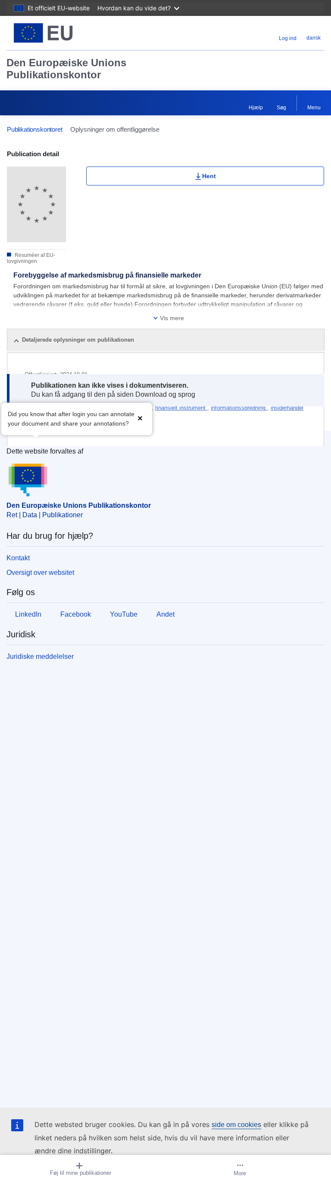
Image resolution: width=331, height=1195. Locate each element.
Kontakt (18, 558)
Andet (165, 614)
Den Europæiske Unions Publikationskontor (66, 68)
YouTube (123, 614)
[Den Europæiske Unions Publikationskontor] (62, 33)
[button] (140, 418)
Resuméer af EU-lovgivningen (31, 258)
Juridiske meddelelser (40, 656)
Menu (314, 108)
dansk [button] (313, 38)
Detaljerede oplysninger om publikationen (78, 340)
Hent (209, 176)
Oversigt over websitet (40, 572)
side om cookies (236, 1124)
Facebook (75, 614)
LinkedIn (28, 614)
